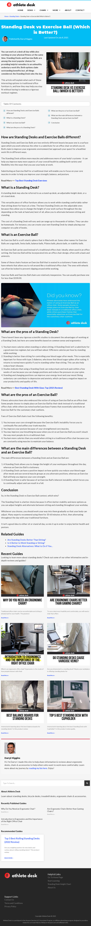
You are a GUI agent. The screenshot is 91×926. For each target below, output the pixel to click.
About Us (51, 887)
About (68, 10)
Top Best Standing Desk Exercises (31, 180)
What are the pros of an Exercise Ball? (65, 111)
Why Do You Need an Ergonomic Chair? (18, 809)
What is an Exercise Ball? (15, 123)
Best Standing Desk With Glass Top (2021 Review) (39, 387)
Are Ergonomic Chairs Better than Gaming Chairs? (65, 810)
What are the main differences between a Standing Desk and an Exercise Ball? (66, 116)
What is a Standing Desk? (16, 118)
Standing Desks (14, 16)
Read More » (5, 618)
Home (20, 10)
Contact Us (9, 900)
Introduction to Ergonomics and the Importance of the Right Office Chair (22, 820)
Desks (30, 10)
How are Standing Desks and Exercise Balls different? (22, 111)
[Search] (87, 783)
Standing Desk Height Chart (59, 884)
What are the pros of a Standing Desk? (20, 127)
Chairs (43, 10)
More (55, 10)
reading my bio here (38, 768)
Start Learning (54, 881)
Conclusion (55, 123)
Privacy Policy (10, 906)
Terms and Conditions (13, 903)
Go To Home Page (55, 877)
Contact (80, 10)
